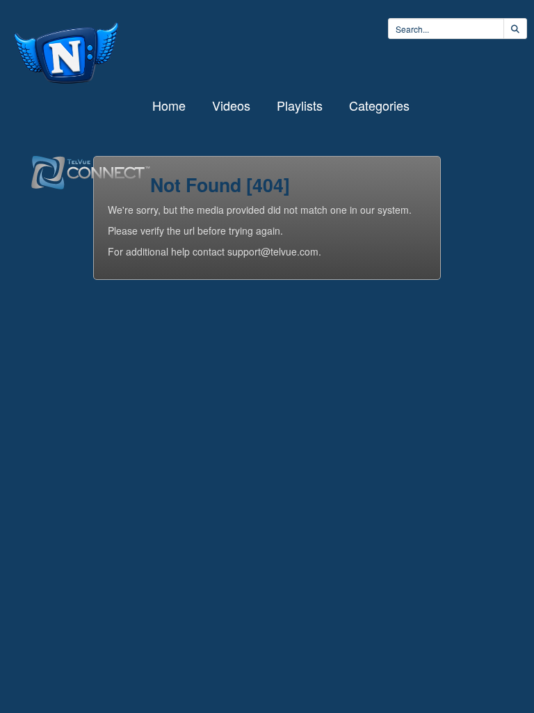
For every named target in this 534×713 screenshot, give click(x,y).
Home (169, 105)
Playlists (300, 105)
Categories (379, 105)
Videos (231, 105)
